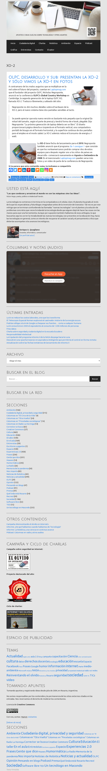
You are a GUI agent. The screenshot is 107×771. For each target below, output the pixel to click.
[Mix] (37, 170)
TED (8, 505)
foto (20, 666)
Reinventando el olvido (23, 675)
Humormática (13, 463)
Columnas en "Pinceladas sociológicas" (24, 421)
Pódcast (88, 43)
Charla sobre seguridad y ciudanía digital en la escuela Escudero (34, 331)
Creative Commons (15, 429)
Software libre (13, 502)
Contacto (39, 50)
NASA (35, 670)
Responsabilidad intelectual (19, 334)
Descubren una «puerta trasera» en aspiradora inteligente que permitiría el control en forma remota (51, 340)
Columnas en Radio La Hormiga (20, 424)
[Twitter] (15, 170)
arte (28, 657)
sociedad (75, 675)
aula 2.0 (34, 656)
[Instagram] (46, 170)
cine (79, 657)
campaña (47, 656)
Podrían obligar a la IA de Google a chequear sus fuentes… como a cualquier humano (44, 323)
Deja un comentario (73, 177)
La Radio (10, 466)
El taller (10, 438)
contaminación (87, 657)
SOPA (85, 676)
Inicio (13, 43)
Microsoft (22, 671)
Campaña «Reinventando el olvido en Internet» (28, 524)
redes (94, 670)
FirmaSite (15, 769)
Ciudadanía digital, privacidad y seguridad (24, 413)
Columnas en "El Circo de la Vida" (21, 415)
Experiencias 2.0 (14, 452)
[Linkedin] (24, 170)
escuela (78, 661)
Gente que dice (13, 457)
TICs (92, 675)
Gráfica (14, 50)
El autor (50, 50)
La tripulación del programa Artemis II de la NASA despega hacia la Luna (38, 337)
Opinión (10, 482)
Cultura (10, 432)
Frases (9, 454)
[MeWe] (33, 170)
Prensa (10, 491)
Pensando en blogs (15, 485)
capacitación (59, 656)
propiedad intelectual (76, 671)
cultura (12, 661)
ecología (54, 662)
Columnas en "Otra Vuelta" (18, 418)
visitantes (32, 717)
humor (43, 666)
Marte (80, 667)
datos (21, 661)
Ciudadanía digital (27, 43)
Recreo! (10, 496)
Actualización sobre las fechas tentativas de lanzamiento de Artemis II (38, 343)
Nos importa (12, 471)
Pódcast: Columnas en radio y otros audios (25, 532)
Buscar (95, 379)
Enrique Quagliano (44, 177)
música (29, 671)
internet (72, 666)
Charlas (42, 43)
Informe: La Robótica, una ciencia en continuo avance (30, 530)
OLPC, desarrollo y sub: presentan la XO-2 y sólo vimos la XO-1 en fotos (53, 79)
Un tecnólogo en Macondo (18, 507)
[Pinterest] (29, 170)
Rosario (49, 675)
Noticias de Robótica (16, 474)
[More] (51, 170)
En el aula (11, 441)
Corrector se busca (15, 427)
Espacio (77, 43)
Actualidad (15, 656)
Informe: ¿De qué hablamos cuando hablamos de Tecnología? (34, 527)
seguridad (61, 675)
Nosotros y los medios (47, 671)
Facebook (13, 666)
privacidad (62, 670)
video (10, 680)
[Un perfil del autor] (27, 235)
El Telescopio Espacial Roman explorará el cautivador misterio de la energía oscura (43, 320)
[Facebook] (11, 170)
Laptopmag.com (58, 89)
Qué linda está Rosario (16, 493)
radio (87, 671)
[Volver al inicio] (14, 722)
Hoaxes (10, 460)
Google (35, 666)
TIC (88, 676)
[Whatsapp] (42, 170)
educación (66, 661)
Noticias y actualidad (16, 477)
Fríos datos (11, 329)
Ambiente (65, 43)
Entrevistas (26, 50)
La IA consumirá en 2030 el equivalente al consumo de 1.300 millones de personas (43, 326)
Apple (25, 657)
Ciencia (73, 656)
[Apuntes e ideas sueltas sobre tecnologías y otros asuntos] (53, 20)
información (57, 666)
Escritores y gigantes (16, 446)
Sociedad (10, 499)
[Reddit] (20, 170)
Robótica (53, 43)
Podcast (10, 488)
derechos (31, 661)
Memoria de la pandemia (18, 468)
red (90, 671)
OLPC (9, 480)
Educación (11, 435)
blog (40, 657)
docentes (44, 661)
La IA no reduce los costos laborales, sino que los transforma (33, 318)
